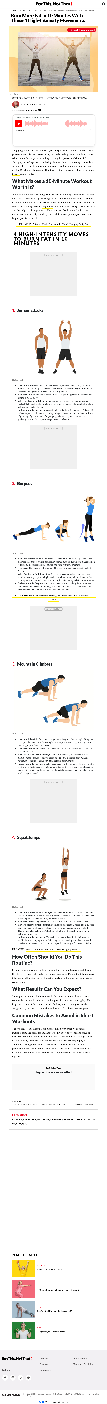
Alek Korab (31, 110)
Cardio (17, 1119)
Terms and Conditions (83, 1364)
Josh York (28, 104)
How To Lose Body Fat (78, 1119)
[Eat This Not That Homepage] (54, 4)
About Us (44, 1358)
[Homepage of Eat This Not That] (17, 1358)
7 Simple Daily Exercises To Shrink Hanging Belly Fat (60, 224)
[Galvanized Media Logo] (11, 1395)
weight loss (47, 206)
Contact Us (45, 1369)
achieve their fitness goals (25, 158)
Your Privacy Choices (56, 1402)
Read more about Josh (84, 1104)
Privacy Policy (80, 1358)
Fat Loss (43, 1119)
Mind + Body (25, 10)
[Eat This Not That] (53, 1068)
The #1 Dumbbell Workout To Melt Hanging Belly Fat (53, 949)
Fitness (56, 1119)
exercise (30, 1119)
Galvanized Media (42, 1394)
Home (13, 10)
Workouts (19, 1123)
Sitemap (44, 1364)
